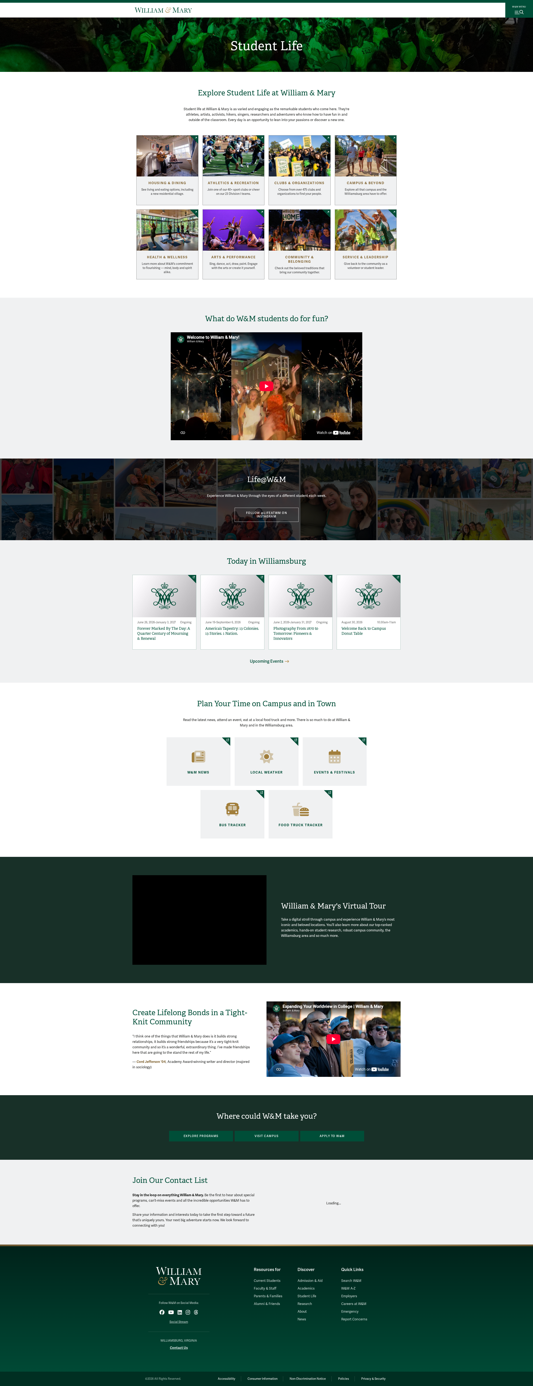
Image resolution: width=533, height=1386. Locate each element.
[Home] (163, 9)
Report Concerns (354, 1319)
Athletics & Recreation (233, 183)
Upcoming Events (266, 661)
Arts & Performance (233, 257)
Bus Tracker (232, 825)
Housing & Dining (167, 183)
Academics (306, 1288)
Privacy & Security (373, 1379)
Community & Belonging (299, 259)
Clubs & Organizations (299, 183)
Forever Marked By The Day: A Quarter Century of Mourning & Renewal (163, 633)
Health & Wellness (167, 257)
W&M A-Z (348, 1288)
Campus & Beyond (366, 183)
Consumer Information (263, 1379)
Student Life (266, 46)
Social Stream (178, 1322)
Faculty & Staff (265, 1288)
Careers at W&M (353, 1304)
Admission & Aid (310, 1281)
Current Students (267, 1281)
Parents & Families (268, 1296)
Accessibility (226, 1379)
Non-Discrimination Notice (308, 1379)
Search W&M (351, 1281)
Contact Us (179, 1348)
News (302, 1319)
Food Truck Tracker (301, 825)
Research (305, 1304)
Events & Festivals (334, 772)
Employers (349, 1296)
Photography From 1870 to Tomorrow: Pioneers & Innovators (295, 633)
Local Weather (266, 772)
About (302, 1312)
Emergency (350, 1312)
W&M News (198, 772)
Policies (343, 1379)
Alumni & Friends (267, 1304)
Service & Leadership (366, 257)
